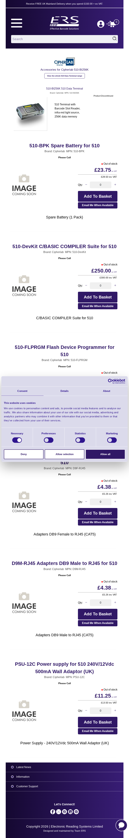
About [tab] (106, 391)
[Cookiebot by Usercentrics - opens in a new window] (110, 381)
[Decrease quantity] (86, 185)
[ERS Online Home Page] (64, 21)
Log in (101, 24)
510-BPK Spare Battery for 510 (64, 145)
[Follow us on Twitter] (59, 812)
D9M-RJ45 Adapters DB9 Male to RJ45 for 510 (64, 563)
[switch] (48, 440)
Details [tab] (64, 391)
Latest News (23, 767)
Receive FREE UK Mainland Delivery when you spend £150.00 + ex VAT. (64, 3)
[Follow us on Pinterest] (76, 812)
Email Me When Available (98, 205)
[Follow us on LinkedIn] (70, 812)
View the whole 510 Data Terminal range (64, 76)
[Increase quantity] (115, 185)
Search (114, 39)
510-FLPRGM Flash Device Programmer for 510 (64, 351)
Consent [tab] (22, 391)
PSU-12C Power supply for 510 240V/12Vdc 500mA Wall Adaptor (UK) (64, 667)
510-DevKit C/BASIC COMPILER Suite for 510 (64, 246)
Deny (24, 454)
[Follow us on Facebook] (53, 812)
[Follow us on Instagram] (65, 812)
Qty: (80, 184)
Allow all (105, 454)
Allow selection (65, 454)
